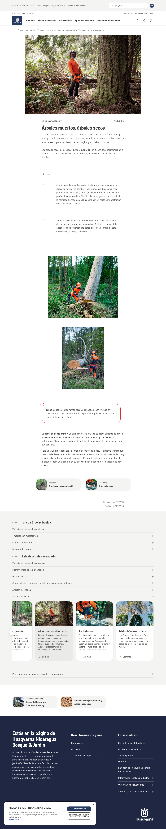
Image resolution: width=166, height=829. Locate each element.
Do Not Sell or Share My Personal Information (79, 816)
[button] (30, 20)
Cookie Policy (14, 819)
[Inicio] (17, 20)
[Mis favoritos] (151, 20)
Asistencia (128, 13)
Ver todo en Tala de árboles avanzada (29, 563)
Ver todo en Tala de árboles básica (28, 529)
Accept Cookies (79, 809)
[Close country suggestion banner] (162, 5)
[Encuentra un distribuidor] (144, 20)
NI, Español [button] (31, 13)
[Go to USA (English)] (152, 6)
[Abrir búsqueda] (138, 20)
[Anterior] (12, 632)
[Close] (94, 804)
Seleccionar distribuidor (143, 13)
